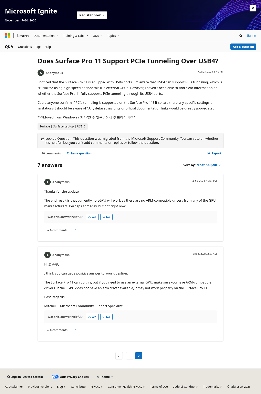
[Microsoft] (7, 35)
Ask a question (243, 47)
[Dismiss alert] (253, 8)
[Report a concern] (75, 230)
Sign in (251, 35)
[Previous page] (119, 355)
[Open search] (241, 35)
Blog (60, 386)
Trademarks (211, 386)
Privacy (95, 386)
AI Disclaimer (14, 386)
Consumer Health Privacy (125, 386)
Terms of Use (159, 386)
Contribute (78, 386)
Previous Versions (40, 386)
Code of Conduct (184, 386)
